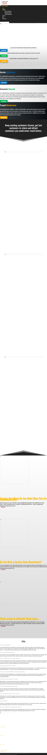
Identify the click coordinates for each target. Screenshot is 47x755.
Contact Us (4, 18)
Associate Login (5, 1)
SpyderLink (4, 729)
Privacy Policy (5, 750)
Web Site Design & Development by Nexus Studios (8, 754)
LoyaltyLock (4, 730)
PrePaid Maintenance (8, 14)
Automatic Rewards (8, 12)
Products (3, 9)
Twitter (3, 739)
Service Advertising (8, 11)
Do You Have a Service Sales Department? (21, 562)
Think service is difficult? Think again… (19, 618)
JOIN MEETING (4, 3)
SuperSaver (4, 733)
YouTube (4, 741)
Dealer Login (4, 2)
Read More (3, 507)
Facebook (4, 738)
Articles (3, 751)
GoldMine (4, 731)
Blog (3, 17)
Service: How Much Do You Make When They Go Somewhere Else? (23, 498)
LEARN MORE (3, 50)
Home (3, 8)
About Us (3, 15)
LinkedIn (4, 740)
